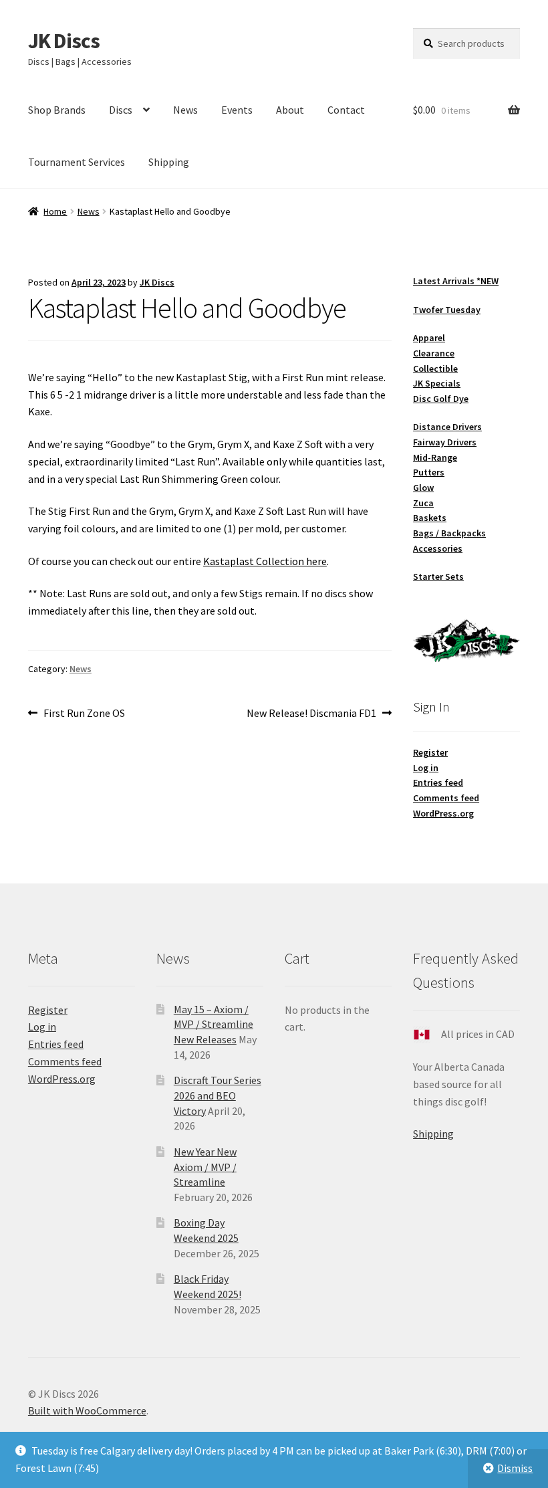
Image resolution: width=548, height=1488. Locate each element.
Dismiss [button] (515, 1468)
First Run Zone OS (84, 714)
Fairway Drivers (444, 442)
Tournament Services (76, 162)
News (185, 109)
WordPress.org (443, 813)
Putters (428, 472)
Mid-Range (435, 457)
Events (237, 109)
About (290, 109)
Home (55, 211)
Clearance (433, 353)
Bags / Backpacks (449, 533)
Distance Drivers (447, 427)
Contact (346, 109)
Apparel (429, 338)
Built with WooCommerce (87, 1410)
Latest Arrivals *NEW (456, 281)
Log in (425, 768)
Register (430, 752)
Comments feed (446, 798)
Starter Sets (438, 576)
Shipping (168, 162)
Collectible (435, 368)
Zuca (423, 503)
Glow (423, 488)
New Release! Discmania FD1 (311, 714)
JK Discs (64, 40)
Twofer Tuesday (447, 310)
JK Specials (436, 383)
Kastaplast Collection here (265, 561)
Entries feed (438, 782)
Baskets (429, 518)
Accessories (437, 548)
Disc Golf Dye (440, 399)
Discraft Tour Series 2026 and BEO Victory (217, 1095)
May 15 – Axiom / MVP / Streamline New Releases (213, 1024)
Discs (120, 109)
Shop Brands (57, 109)
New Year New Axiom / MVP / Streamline (205, 1166)
